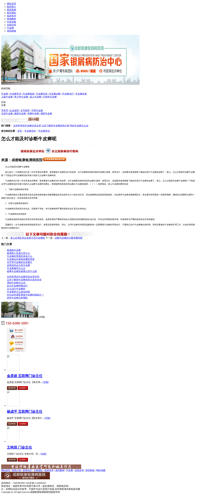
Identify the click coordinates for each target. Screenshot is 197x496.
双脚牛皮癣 (33, 113)
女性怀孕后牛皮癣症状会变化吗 (23, 276)
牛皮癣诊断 (54, 94)
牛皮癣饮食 (81, 94)
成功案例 (59, 470)
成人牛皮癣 (36, 97)
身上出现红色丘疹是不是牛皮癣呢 (27, 238)
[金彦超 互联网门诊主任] (13, 370)
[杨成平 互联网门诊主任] (13, 405)
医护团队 (11, 13)
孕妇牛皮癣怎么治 (79, 125)
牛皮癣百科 (30, 131)
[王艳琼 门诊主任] (13, 441)
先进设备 (11, 22)
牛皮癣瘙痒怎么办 (16, 268)
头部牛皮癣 (7, 113)
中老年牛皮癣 (50, 97)
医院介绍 (16, 470)
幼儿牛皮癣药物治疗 (17, 285)
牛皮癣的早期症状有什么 (19, 256)
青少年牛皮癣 (21, 97)
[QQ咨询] (16, 339)
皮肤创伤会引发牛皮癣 (18, 265)
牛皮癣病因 (28, 94)
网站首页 (11, 3)
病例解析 (11, 19)
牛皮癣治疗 (68, 94)
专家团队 (38, 470)
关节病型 (25, 110)
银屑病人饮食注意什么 (18, 253)
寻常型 (4, 110)
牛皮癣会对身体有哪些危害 (21, 259)
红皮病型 (14, 110)
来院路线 (11, 31)
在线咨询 (79, 470)
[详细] (46, 382)
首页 (19, 131)
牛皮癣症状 (41, 94)
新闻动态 (27, 470)
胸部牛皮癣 (20, 113)
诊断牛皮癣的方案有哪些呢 (68, 238)
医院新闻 (11, 9)
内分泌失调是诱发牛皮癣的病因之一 (25, 295)
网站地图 (100, 470)
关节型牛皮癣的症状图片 (19, 262)
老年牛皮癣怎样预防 (17, 298)
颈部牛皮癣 (46, 113)
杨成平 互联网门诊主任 (24, 411)
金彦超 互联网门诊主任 (24, 376)
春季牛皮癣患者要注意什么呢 (22, 271)
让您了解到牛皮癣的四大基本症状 (24, 279)
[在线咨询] (70, 84)
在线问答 (11, 25)
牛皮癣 (10, 28)
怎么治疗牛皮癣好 (16, 289)
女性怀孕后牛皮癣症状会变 (27, 125)
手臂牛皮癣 (37, 110)
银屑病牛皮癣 (14, 250)
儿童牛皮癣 (7, 97)
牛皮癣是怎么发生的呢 (18, 292)
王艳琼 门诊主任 (19, 447)
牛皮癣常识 (15, 94)
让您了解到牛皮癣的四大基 (55, 125)
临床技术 (11, 16)
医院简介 (11, 6)
